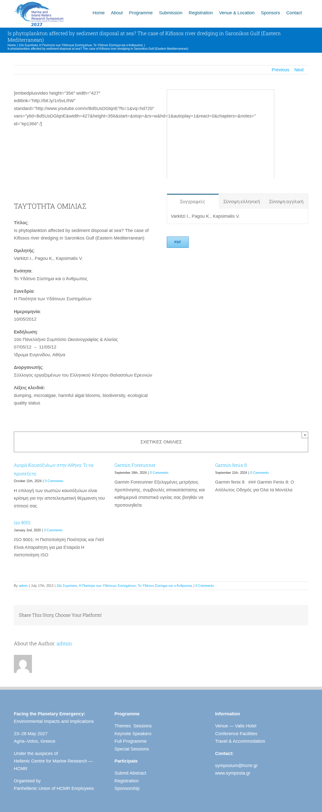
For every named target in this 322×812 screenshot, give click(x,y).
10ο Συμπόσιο (67, 586)
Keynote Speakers (132, 733)
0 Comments (54, 481)
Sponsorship (127, 788)
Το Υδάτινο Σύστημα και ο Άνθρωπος (165, 586)
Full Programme (130, 741)
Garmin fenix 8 (231, 465)
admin (23, 586)
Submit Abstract (130, 773)
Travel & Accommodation (240, 741)
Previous (280, 69)
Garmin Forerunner (134, 465)
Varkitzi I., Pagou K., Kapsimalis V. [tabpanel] (205, 216)
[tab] (192, 201)
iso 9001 (22, 522)
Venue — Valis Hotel (235, 725)
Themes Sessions (133, 725)
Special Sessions (131, 748)
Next (299, 69)
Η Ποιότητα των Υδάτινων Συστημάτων (107, 586)
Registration (126, 780)
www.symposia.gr (232, 773)
